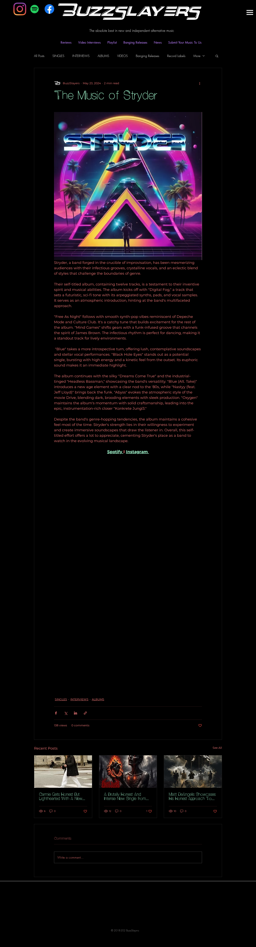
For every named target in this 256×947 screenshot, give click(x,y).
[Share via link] (85, 713)
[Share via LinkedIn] (75, 713)
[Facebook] (49, 9)
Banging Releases (147, 56)
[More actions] (199, 83)
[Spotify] (34, 9)
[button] (217, 55)
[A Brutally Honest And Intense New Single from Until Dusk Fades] (128, 771)
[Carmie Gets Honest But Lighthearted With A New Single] (63, 771)
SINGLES (58, 56)
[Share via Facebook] (56, 713)
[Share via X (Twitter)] (66, 713)
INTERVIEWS (81, 56)
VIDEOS (122, 56)
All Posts (39, 56)
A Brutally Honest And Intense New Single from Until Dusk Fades (125, 797)
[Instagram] (19, 9)
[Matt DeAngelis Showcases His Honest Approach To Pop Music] (193, 771)
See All (217, 748)
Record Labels (176, 56)
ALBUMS (103, 56)
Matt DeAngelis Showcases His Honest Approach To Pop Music (192, 797)
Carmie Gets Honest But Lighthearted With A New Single (60, 797)
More (196, 56)
